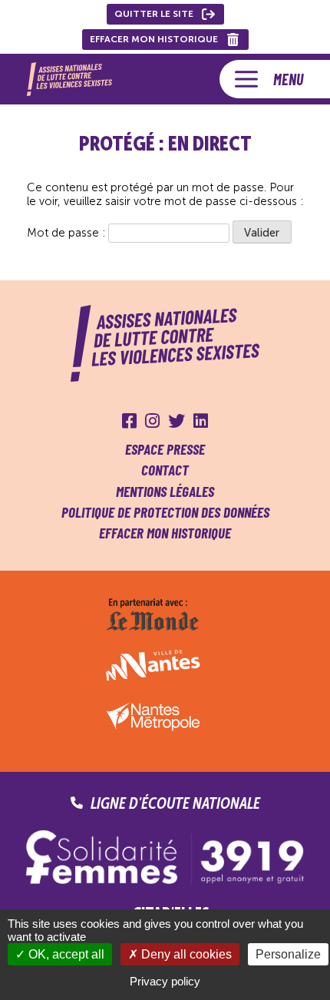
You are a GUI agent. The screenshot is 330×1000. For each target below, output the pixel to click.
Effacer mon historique (154, 39)
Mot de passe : (67, 233)
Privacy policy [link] (165, 981)
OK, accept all (64, 954)
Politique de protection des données (165, 512)
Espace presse (165, 449)
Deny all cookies (185, 954)
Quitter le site (153, 13)
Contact (165, 469)
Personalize (288, 954)
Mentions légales (165, 491)
